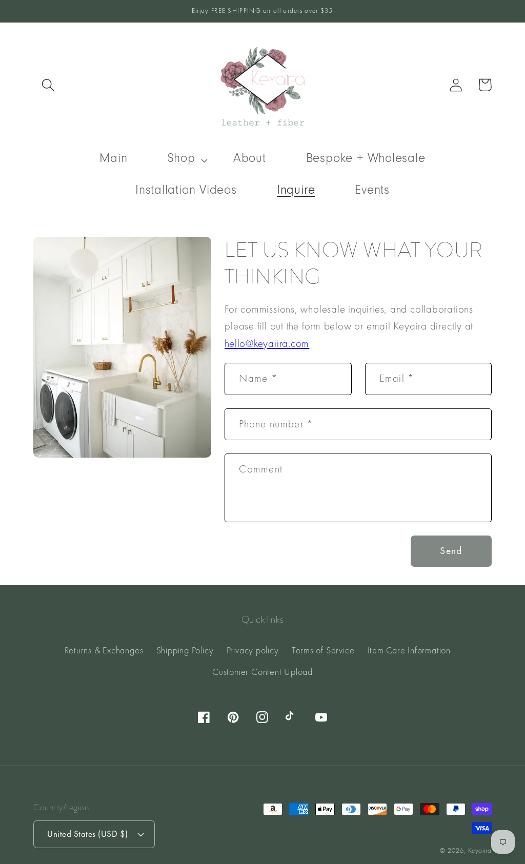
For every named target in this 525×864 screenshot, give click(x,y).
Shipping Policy (185, 650)
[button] (48, 84)
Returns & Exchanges (104, 650)
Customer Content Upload (262, 671)
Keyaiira (480, 850)
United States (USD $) (87, 833)
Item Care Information (409, 650)
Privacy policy (253, 650)
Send (451, 550)
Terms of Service (323, 650)
